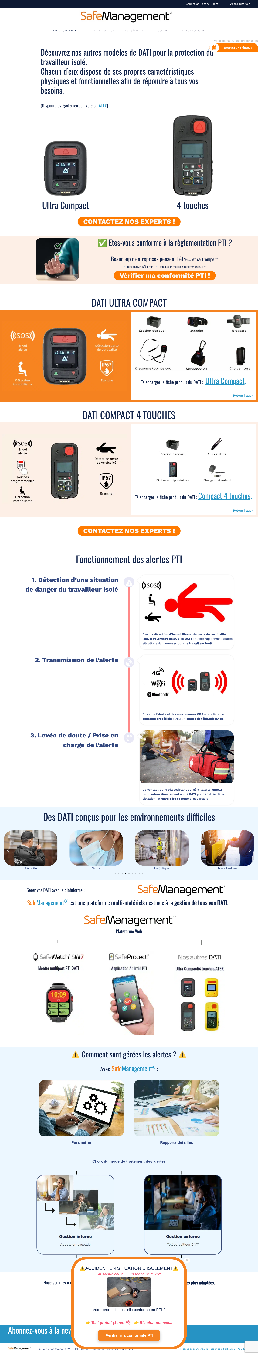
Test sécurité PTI (135, 30)
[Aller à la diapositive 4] (125, 873)
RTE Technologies (192, 30)
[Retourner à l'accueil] (126, 16)
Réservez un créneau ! (237, 47)
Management (47, 902)
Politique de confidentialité (194, 1349)
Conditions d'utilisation (222, 1349)
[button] (8, 850)
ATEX (103, 105)
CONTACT (164, 30)
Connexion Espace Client (202, 3)
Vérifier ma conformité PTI (129, 1335)
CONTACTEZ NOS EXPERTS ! (129, 222)
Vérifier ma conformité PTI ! (165, 275)
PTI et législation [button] (101, 30)
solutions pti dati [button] (66, 30)
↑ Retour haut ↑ (242, 395)
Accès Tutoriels (240, 3)
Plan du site (243, 1349)
